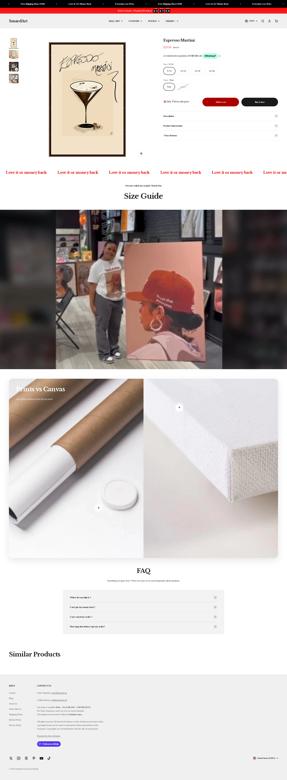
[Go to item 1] (14, 43)
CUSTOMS (134, 21)
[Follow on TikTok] (49, 758)
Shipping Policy (16, 714)
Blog (11, 698)
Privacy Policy (15, 725)
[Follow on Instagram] (19, 758)
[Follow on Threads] (26, 758)
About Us (13, 703)
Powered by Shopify (30, 769)
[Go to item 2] (14, 55)
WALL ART (114, 21)
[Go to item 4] (14, 79)
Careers (12, 693)
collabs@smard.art (59, 700)
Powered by (42, 736)
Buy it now (260, 102)
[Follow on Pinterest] (34, 758)
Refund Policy (15, 720)
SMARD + (170, 21)
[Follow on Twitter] (11, 758)
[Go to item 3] (14, 67)
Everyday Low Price (56, 4)
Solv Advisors (54, 736)
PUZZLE (152, 21)
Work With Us (15, 709)
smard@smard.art (59, 693)
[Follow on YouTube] (41, 758)
